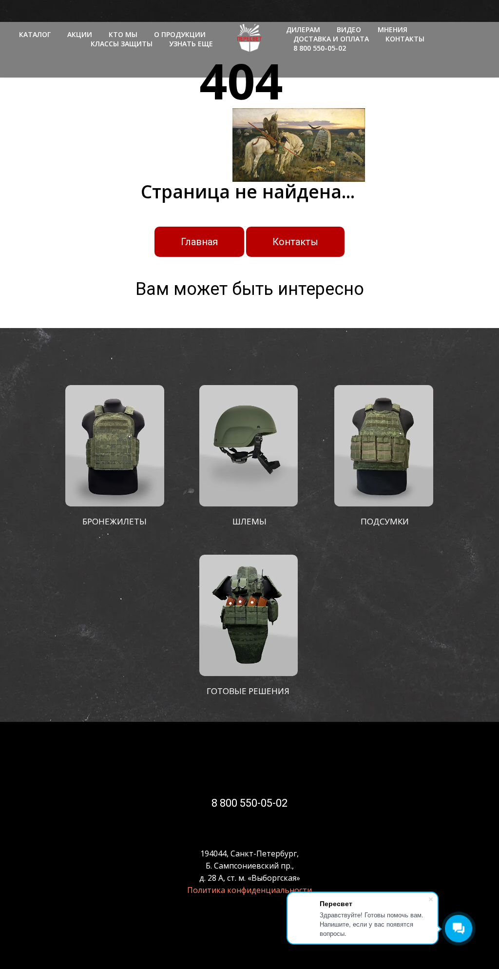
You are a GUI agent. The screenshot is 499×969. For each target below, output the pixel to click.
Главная (199, 242)
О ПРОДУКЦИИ (180, 34)
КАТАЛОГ (35, 34)
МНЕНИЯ (392, 29)
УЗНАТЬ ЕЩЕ (191, 43)
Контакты (295, 242)
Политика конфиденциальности (249, 890)
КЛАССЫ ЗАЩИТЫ (122, 43)
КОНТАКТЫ (404, 38)
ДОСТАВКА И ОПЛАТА (331, 38)
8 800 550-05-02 (319, 48)
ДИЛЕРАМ (303, 29)
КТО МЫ (123, 34)
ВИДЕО (349, 29)
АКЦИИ (79, 34)
